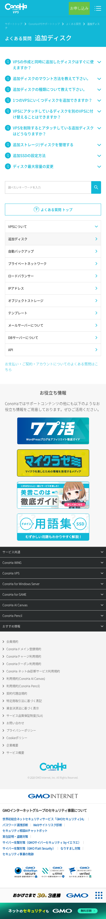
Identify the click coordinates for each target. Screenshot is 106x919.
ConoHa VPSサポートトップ (44, 24)
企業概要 (12, 745)
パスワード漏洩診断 (15, 825)
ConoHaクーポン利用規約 (23, 664)
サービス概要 (15, 752)
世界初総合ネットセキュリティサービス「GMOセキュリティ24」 (44, 819)
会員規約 (12, 641)
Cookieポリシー (16, 738)
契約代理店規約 (16, 693)
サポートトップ (13, 24)
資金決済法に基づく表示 (22, 708)
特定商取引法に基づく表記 (24, 701)
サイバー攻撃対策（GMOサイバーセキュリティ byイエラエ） (41, 842)
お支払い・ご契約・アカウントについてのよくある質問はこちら (51, 366)
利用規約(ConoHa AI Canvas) (25, 678)
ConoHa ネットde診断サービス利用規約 (33, 671)
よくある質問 (73, 24)
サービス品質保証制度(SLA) (24, 715)
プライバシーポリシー (21, 730)
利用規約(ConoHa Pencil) (23, 686)
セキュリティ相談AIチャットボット (25, 830)
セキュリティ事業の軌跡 (18, 854)
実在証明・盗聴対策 (15, 836)
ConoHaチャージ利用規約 (23, 656)
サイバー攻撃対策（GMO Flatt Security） (28, 848)
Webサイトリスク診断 (47, 825)
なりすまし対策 (70, 848)
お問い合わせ (15, 723)
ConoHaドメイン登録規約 (23, 649)
